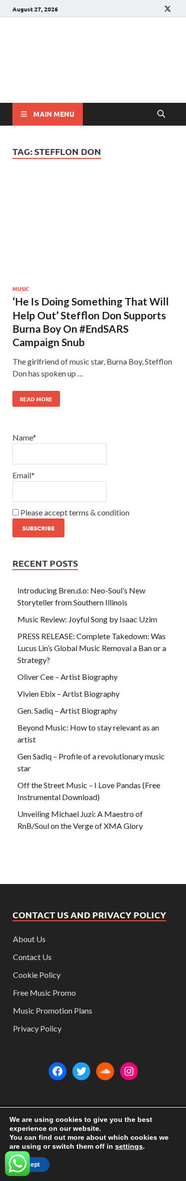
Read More (32, 397)
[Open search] (161, 114)
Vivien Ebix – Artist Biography (68, 693)
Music (20, 289)
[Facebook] (57, 1071)
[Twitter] (81, 1071)
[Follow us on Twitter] (168, 8)
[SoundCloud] (105, 1071)
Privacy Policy (37, 1028)
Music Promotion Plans (52, 1010)
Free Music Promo (44, 992)
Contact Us (32, 956)
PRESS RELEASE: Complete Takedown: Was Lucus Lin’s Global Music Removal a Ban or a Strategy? (91, 647)
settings (129, 1146)
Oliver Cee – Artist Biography (67, 676)
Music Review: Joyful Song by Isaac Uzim (87, 619)
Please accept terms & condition (74, 512)
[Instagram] (129, 1071)
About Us (29, 939)
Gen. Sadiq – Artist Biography (67, 710)
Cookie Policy (37, 974)
